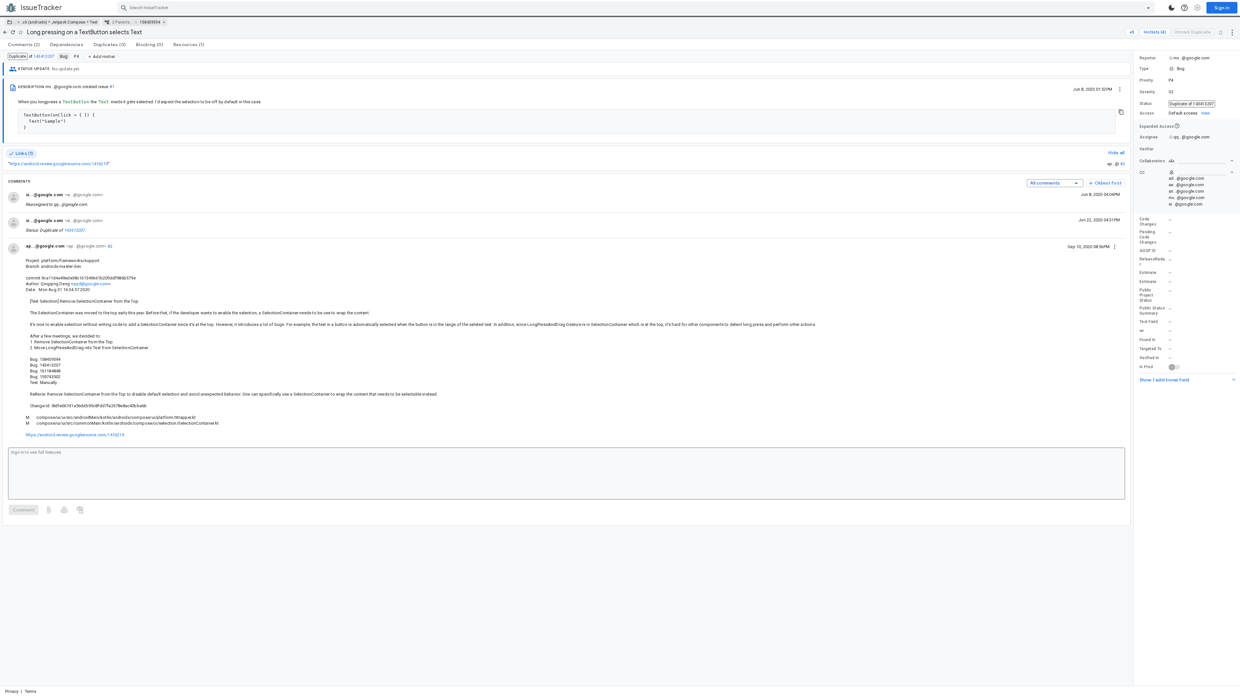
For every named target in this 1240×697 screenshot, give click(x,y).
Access (1147, 113)
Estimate (1148, 272)
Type (1144, 68)
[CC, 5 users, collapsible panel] (1201, 172)
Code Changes (1148, 222)
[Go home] (5, 32)
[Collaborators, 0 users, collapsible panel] (1201, 161)
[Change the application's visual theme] (1171, 7)
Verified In (1149, 358)
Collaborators (1152, 161)
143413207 (44, 56)
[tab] (24, 44)
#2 (1122, 163)
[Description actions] (1120, 89)
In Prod (1146, 367)
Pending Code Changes (1148, 237)
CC (1142, 172)
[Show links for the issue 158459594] (164, 22)
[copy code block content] (1121, 112)
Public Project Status (1146, 295)
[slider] (1134, 368)
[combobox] (636, 8)
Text (94, 22)
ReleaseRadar (1152, 262)
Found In (1147, 340)
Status (1146, 103)
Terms (30, 691)
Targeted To (1151, 349)
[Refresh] (13, 32)
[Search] (124, 8)
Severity (1147, 92)
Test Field (1149, 321)
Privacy (11, 691)
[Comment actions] (1115, 246)
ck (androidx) (35, 22)
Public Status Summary (1152, 311)
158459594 (150, 22)
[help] (1184, 7)
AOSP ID (1148, 250)
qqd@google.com (90, 283)
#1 (111, 86)
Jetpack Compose (69, 22)
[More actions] (1232, 32)
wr (1142, 330)
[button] (18, 22)
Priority (1146, 80)
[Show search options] (1148, 8)
